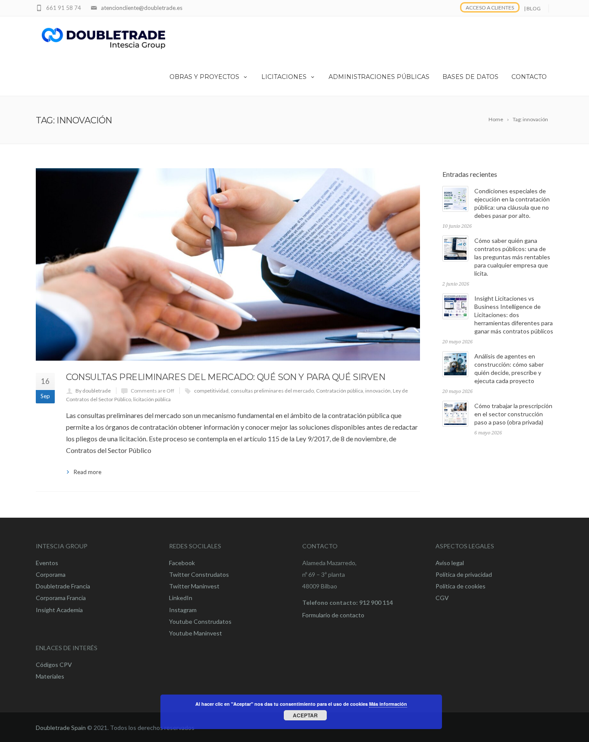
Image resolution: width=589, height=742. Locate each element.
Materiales (50, 676)
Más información (388, 704)
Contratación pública (339, 390)
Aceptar (305, 715)
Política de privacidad (463, 574)
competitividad (211, 390)
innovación (378, 390)
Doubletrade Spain (61, 727)
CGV (442, 597)
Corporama (51, 574)
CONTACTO (529, 77)
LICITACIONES (284, 77)
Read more (87, 471)
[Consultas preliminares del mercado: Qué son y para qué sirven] (228, 264)
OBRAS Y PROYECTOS (204, 77)
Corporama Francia (61, 597)
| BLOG (532, 8)
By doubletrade (93, 390)
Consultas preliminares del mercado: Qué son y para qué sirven (225, 377)
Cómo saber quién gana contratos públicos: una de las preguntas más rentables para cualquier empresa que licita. (512, 257)
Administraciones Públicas (379, 77)
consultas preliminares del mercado (272, 390)
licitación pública (152, 399)
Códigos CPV (54, 664)
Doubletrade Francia (63, 586)
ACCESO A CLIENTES (490, 7)
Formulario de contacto (333, 615)
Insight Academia (59, 609)
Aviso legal (449, 562)
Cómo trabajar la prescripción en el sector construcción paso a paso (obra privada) (513, 414)
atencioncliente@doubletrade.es (141, 7)
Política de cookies (460, 586)
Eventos (47, 562)
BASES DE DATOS (470, 77)
